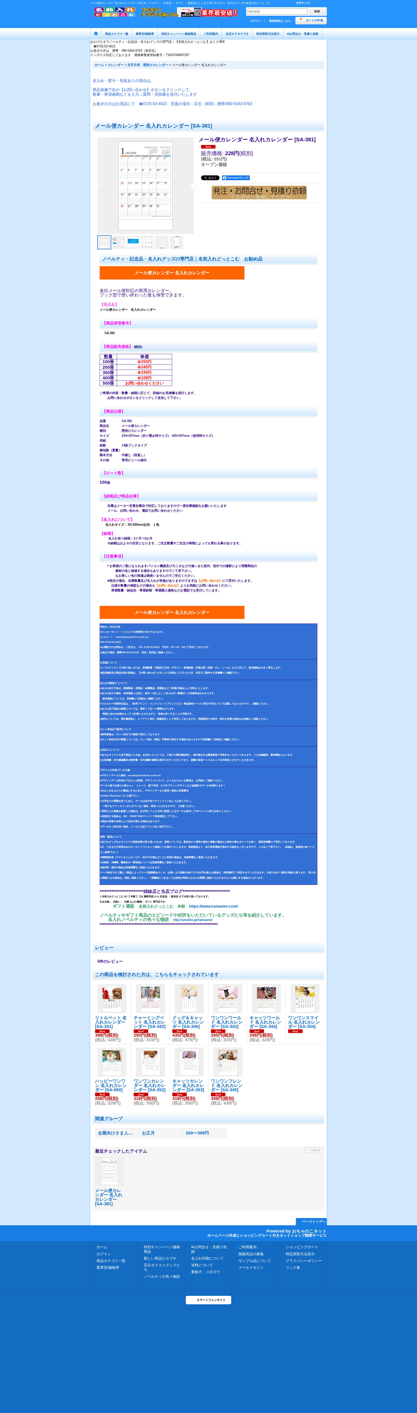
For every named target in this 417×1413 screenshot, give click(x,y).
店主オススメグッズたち (162, 1267)
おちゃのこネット (309, 1231)
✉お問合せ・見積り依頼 (209, 1249)
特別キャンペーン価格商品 (162, 1249)
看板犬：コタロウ (205, 1272)
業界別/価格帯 (108, 1267)
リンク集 (293, 1267)
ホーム (102, 1247)
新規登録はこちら (280, 20)
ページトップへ (314, 1221)
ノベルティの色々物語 (162, 1276)
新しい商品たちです (160, 1258)
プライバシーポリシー (304, 1261)
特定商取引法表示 (300, 1254)
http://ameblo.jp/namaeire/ (193, 920)
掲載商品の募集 (251, 1254)
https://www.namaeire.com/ (213, 906)
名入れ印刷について (207, 1258)
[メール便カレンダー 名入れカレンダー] (145, 185)
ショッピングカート (302, 1247)
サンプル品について (254, 1261)
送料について (202, 1265)
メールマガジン (251, 1267)
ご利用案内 (247, 1247)
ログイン (255, 20)
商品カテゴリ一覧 (111, 1261)
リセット (315, 1150)
